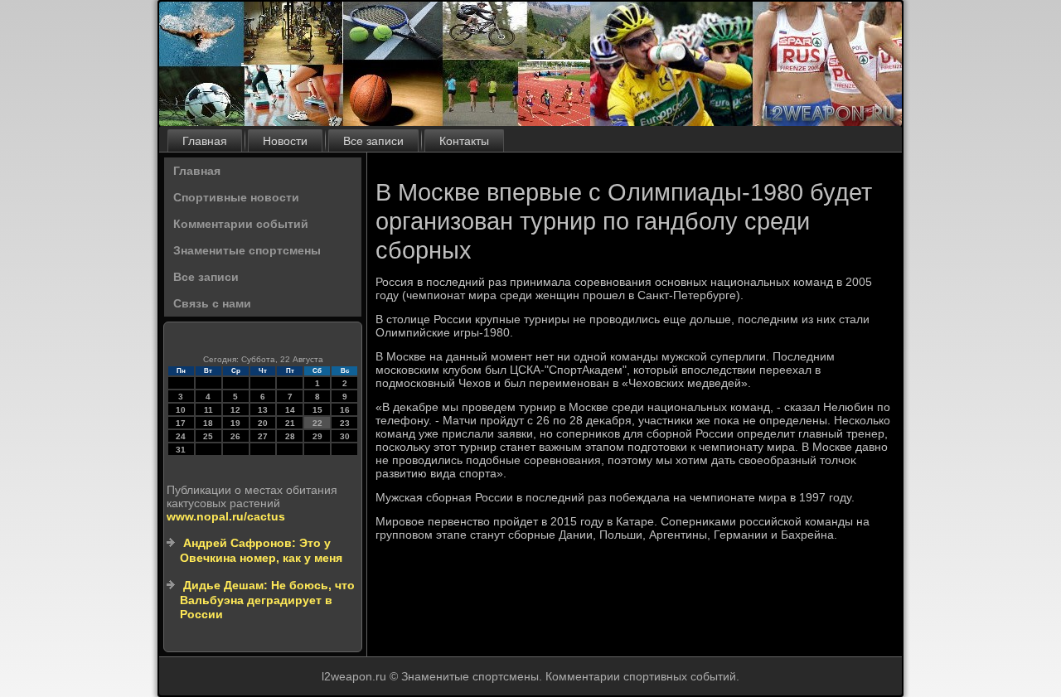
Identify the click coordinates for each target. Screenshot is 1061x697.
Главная (204, 141)
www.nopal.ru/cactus (226, 516)
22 (317, 423)
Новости (285, 141)
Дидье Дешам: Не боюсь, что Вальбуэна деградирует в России (267, 599)
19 (235, 423)
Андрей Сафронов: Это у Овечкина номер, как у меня (261, 550)
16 (345, 409)
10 (181, 409)
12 (235, 409)
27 (263, 436)
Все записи (373, 141)
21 (290, 423)
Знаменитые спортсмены (247, 250)
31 (181, 449)
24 (181, 436)
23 (345, 423)
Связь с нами (212, 303)
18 (208, 423)
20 (263, 423)
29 (317, 436)
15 (317, 409)
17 (181, 423)
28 (290, 436)
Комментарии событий (240, 223)
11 (208, 409)
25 (208, 436)
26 (235, 436)
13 (263, 409)
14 (290, 409)
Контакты (464, 141)
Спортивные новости (236, 197)
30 (345, 436)
